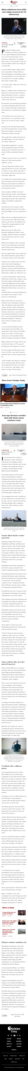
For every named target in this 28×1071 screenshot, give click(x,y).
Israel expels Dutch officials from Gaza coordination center (12, 404)
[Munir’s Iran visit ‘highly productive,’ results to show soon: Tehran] (22, 922)
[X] (8, 1035)
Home (11, 6)
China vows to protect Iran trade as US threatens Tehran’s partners (8, 932)
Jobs (5, 1058)
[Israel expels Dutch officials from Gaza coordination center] (14, 393)
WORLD (9, 1041)
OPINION (19, 1046)
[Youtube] (14, 1035)
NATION (9, 1038)
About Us (5, 1055)
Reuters (5, 43)
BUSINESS (19, 1041)
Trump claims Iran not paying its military (9, 913)
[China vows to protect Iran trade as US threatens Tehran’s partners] (22, 931)
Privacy (11, 1058)
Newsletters (13, 1055)
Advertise (17, 1058)
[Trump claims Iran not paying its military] (22, 912)
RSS (23, 1058)
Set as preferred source (21, 43)
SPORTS (9, 1046)
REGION (19, 1038)
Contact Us (22, 1055)
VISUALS (14, 1049)
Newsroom (6, 450)
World (16, 6)
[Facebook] (17, 1035)
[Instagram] (11, 1035)
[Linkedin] (19, 1035)
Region (3, 915)
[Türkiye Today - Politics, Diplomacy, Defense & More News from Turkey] (14, 2)
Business (4, 936)
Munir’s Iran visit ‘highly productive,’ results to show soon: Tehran (9, 922)
